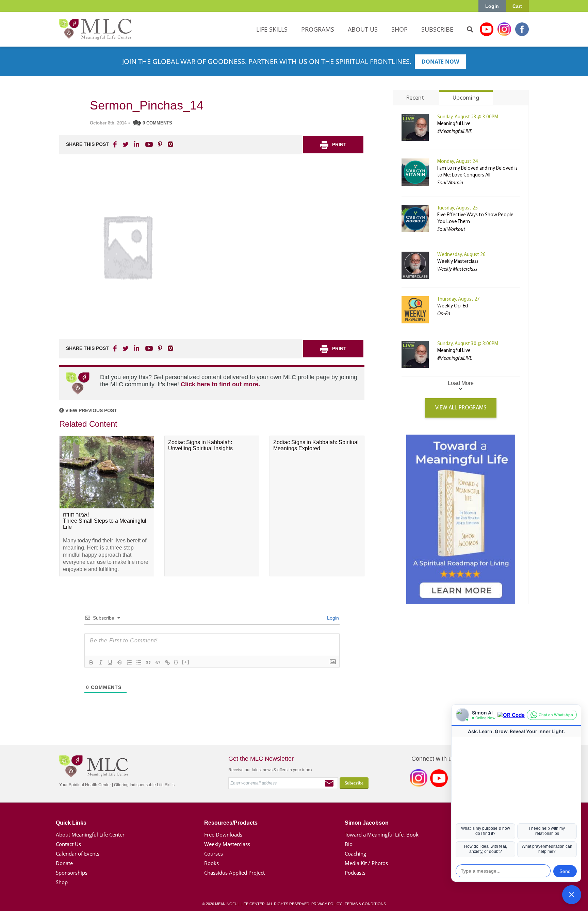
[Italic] (100, 662)
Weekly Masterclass (457, 261)
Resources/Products (231, 823)
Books (211, 863)
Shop (62, 882)
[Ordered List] (129, 662)
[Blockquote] (148, 662)
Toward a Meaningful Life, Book (382, 834)
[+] (186, 661)
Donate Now (440, 61)
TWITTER (125, 144)
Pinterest (160, 144)
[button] (571, 894)
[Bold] (91, 662)
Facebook (522, 29)
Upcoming (466, 98)
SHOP (399, 29)
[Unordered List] (139, 662)
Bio (349, 844)
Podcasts (355, 872)
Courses (213, 853)
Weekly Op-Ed (452, 306)
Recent (415, 98)
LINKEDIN (136, 144)
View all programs (460, 408)
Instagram (504, 29)
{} (176, 661)
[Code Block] (158, 662)
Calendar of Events (77, 853)
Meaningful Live (454, 123)
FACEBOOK (115, 144)
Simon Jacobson (367, 823)
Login (492, 6)
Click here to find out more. (220, 384)
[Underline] (110, 662)
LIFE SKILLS (272, 29)
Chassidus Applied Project (234, 872)
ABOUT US (363, 29)
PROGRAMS (317, 29)
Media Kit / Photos (366, 863)
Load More (461, 383)
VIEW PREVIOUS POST (90, 410)
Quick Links (71, 823)
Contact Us (68, 844)
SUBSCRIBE (437, 29)
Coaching (355, 853)
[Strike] (120, 662)
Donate (64, 863)
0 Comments (157, 122)
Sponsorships (71, 872)
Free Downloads (223, 834)
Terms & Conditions (365, 904)
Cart (517, 6)
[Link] (167, 662)
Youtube (486, 29)
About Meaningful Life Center (90, 834)
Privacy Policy (326, 904)
